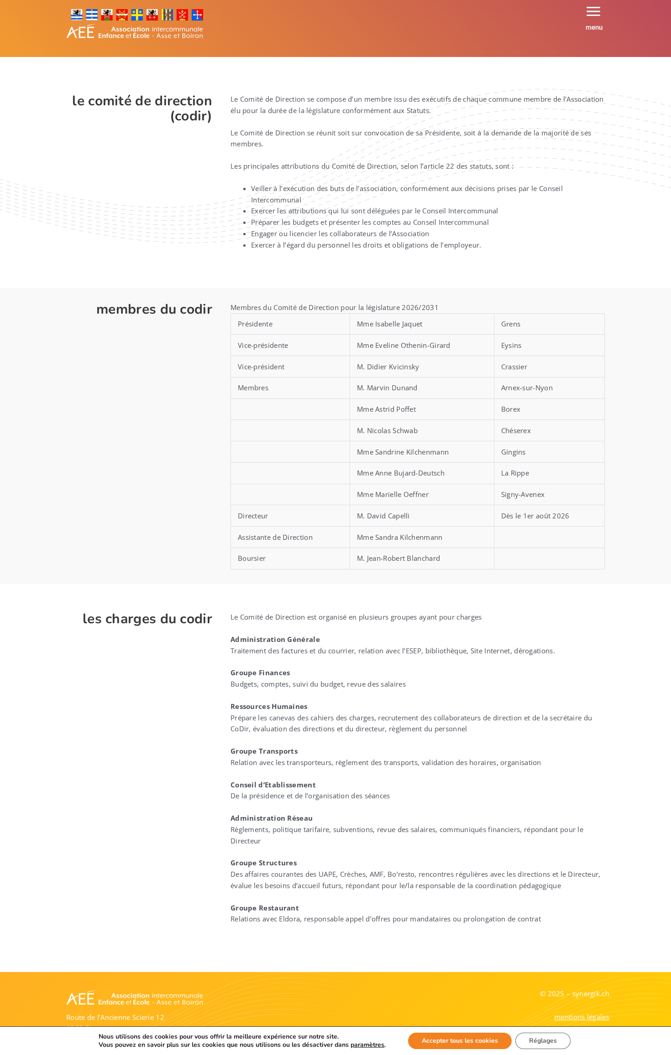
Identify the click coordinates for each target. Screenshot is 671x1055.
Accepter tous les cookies (460, 1040)
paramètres (367, 1045)
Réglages (543, 1040)
